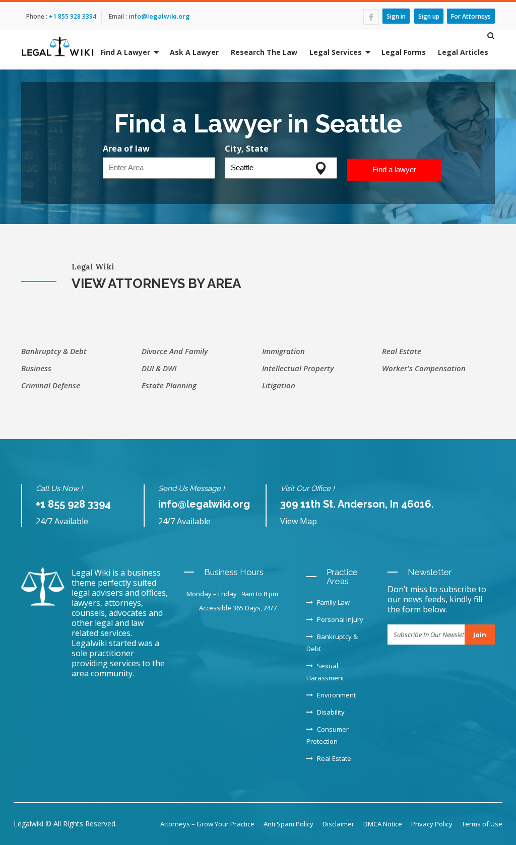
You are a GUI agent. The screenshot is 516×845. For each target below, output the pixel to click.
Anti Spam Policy (288, 823)
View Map (298, 521)
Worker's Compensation (424, 368)
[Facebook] (371, 17)
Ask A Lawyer (194, 52)
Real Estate (401, 351)
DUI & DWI (159, 368)
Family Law (333, 602)
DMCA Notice (382, 823)
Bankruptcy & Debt (54, 351)
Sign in (396, 16)
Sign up (428, 16)
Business (36, 368)
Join (479, 634)
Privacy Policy (432, 823)
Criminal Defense (50, 385)
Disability (331, 712)
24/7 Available (62, 521)
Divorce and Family (175, 351)
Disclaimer (338, 823)
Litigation (278, 385)
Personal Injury (340, 619)
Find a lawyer (394, 169)
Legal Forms (403, 52)
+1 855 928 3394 (71, 16)
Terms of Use (482, 823)
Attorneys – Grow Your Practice (207, 823)
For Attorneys (471, 16)
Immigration (283, 351)
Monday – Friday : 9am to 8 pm (232, 593)
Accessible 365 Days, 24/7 (238, 607)
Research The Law (264, 52)
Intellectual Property (298, 368)
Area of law (126, 148)
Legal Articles (463, 52)
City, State (247, 148)
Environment (336, 694)
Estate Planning (169, 385)
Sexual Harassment (325, 671)
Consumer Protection (327, 735)
